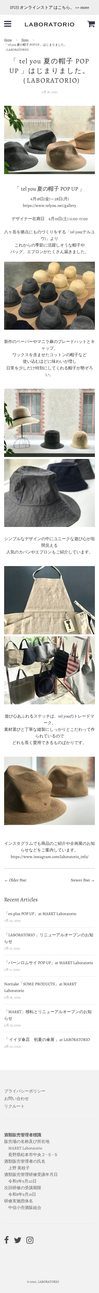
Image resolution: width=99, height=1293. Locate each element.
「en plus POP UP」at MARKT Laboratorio (40, 913)
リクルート (14, 1106)
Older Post (17, 880)
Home (8, 40)
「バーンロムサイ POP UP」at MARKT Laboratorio (48, 962)
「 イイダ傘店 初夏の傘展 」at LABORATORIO (47, 1039)
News (25, 40)
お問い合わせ (16, 1098)
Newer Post (81, 880)
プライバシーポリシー (24, 1091)
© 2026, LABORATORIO (43, 1282)
